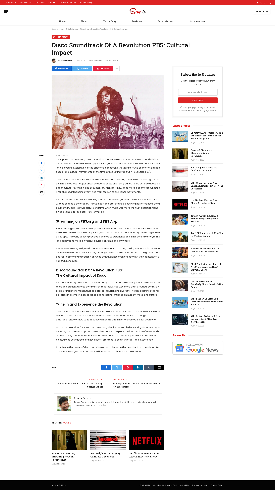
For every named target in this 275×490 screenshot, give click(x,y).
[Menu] (6, 11)
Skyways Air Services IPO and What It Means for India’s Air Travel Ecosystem (207, 135)
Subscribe (262, 11)
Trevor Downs (66, 60)
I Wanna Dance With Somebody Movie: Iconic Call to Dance (207, 284)
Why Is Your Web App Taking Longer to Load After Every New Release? (206, 319)
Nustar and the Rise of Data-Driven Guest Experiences (205, 250)
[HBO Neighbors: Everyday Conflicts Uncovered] (107, 440)
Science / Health (199, 21)
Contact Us (11, 2)
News (84, 21)
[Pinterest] (41, 185)
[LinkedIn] (41, 177)
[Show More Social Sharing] (117, 68)
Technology (109, 21)
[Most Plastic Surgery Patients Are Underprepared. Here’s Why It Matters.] (180, 267)
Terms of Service (68, 2)
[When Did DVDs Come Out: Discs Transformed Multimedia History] (180, 302)
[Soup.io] (137, 11)
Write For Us (25, 2)
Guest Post (40, 2)
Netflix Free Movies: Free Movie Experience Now (144, 455)
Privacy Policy (86, 2)
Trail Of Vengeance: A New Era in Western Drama (207, 234)
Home (62, 21)
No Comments (96, 60)
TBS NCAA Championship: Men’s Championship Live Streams (204, 218)
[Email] (41, 192)
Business (137, 21)
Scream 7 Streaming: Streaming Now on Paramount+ (64, 456)
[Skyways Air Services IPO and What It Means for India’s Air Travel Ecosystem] (180, 136)
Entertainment (166, 21)
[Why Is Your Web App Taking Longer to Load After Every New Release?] (180, 319)
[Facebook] (41, 163)
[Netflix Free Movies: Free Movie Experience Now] (146, 440)
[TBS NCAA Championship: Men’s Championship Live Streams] (180, 219)
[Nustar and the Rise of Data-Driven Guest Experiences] (180, 252)
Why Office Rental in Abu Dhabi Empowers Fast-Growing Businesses (207, 186)
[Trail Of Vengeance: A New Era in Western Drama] (180, 236)
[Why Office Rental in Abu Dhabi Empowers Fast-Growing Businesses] (180, 186)
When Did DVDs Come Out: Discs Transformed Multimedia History (207, 301)
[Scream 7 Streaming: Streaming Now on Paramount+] (69, 440)
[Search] (269, 2)
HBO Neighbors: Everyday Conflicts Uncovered (105, 455)
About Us (52, 2)
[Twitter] (41, 170)
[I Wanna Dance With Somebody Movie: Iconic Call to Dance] (180, 285)
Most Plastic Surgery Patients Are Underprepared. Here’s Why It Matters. (206, 267)
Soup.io (55, 29)
